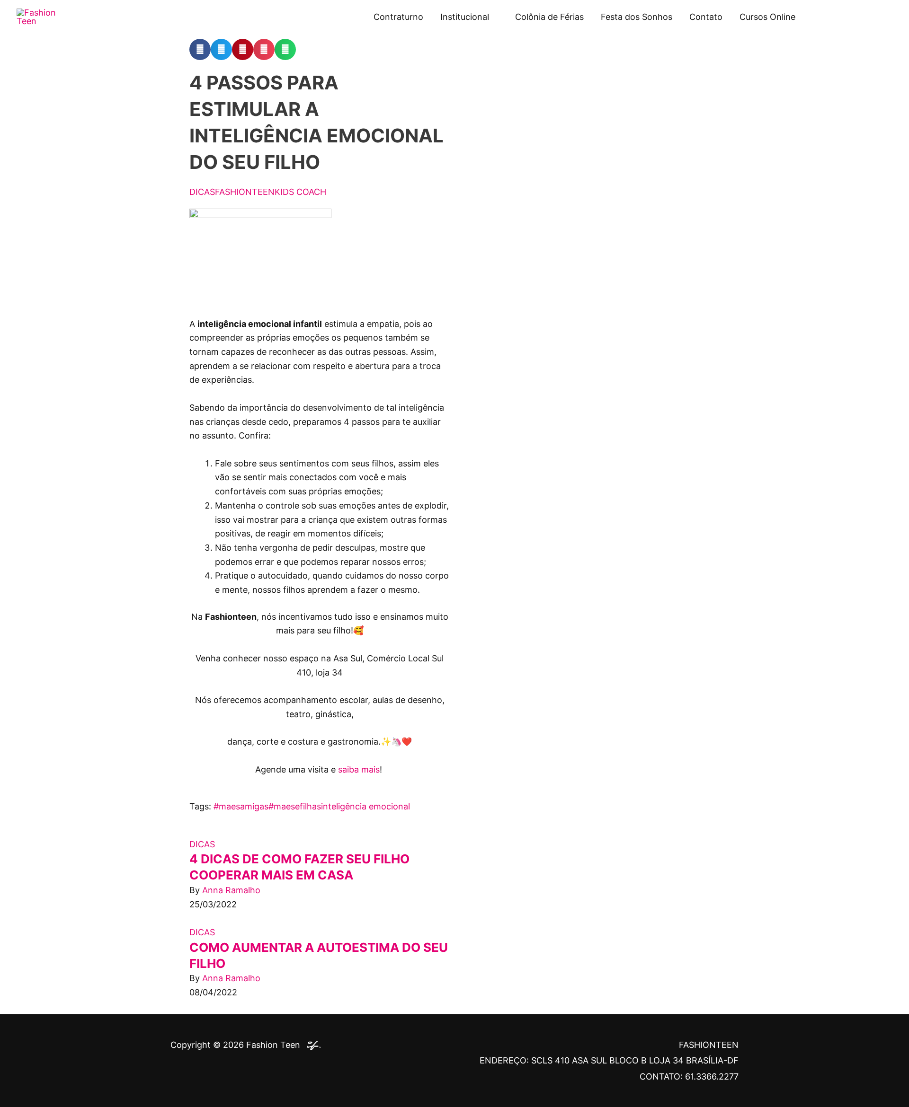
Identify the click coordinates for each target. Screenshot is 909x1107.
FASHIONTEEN (245, 192)
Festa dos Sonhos (636, 17)
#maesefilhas (294, 806)
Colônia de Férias (549, 17)
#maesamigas (241, 806)
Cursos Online (767, 17)
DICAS (202, 192)
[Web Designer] (312, 1045)
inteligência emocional (365, 806)
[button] (200, 49)
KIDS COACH (300, 192)
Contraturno (398, 17)
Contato (705, 17)
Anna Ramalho (231, 890)
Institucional (464, 17)
